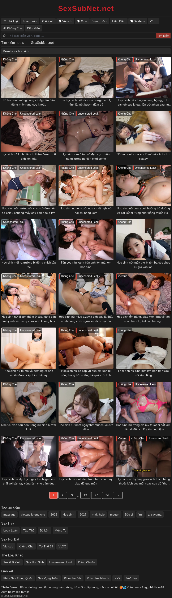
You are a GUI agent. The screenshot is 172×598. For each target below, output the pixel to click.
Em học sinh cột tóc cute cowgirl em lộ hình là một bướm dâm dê (86, 102)
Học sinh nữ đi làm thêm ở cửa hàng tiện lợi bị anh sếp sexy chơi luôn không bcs (29, 319)
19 (85, 495)
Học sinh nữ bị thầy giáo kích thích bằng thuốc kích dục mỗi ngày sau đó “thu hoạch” (143, 481)
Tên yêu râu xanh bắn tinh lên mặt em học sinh (86, 265)
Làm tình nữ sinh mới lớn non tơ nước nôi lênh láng (143, 373)
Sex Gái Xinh (12, 562)
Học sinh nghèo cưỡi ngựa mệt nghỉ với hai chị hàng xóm (86, 210)
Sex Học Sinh (35, 562)
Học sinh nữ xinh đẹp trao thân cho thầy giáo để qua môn (85, 481)
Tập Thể (28, 530)
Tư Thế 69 (46, 546)
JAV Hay (131, 578)
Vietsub (8, 546)
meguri (114, 514)
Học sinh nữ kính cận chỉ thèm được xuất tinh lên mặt (28, 156)
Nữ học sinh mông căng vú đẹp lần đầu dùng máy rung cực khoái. (29, 102)
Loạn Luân (10, 530)
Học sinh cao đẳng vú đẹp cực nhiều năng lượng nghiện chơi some (86, 156)
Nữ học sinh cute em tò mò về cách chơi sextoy (143, 156)
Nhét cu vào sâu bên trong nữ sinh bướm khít (28, 427)
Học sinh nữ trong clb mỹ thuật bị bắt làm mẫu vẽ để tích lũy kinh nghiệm (143, 427)
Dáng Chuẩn (86, 562)
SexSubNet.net (86, 8)
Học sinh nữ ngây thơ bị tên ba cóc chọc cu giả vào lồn (143, 265)
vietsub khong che (33, 514)
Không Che (26, 546)
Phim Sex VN (72, 578)
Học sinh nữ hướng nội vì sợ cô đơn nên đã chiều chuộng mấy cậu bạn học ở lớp (29, 210)
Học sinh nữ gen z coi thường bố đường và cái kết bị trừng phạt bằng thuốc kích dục (143, 211)
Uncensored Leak (61, 562)
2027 (83, 514)
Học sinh (68, 514)
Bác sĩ (129, 514)
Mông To (60, 530)
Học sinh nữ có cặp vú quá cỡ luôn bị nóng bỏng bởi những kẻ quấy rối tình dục (86, 373)
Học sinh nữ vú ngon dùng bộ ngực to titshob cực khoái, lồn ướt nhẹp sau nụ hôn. (143, 102)
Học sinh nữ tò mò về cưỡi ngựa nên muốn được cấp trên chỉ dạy (28, 373)
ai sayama (155, 514)
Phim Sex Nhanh (98, 578)
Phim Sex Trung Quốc (18, 578)
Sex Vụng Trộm (48, 578)
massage (9, 514)
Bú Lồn (44, 530)
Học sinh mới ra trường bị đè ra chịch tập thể (28, 265)
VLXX (62, 546)
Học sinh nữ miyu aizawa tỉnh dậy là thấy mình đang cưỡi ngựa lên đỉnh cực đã (86, 319)
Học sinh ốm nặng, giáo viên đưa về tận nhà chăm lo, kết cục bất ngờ (143, 319)
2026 (54, 514)
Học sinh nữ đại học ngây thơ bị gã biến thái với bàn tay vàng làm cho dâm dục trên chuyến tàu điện (28, 481)
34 (107, 495)
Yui (140, 514)
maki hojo (98, 514)
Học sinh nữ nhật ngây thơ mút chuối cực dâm (86, 427)
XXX (117, 578)
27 (96, 495)
